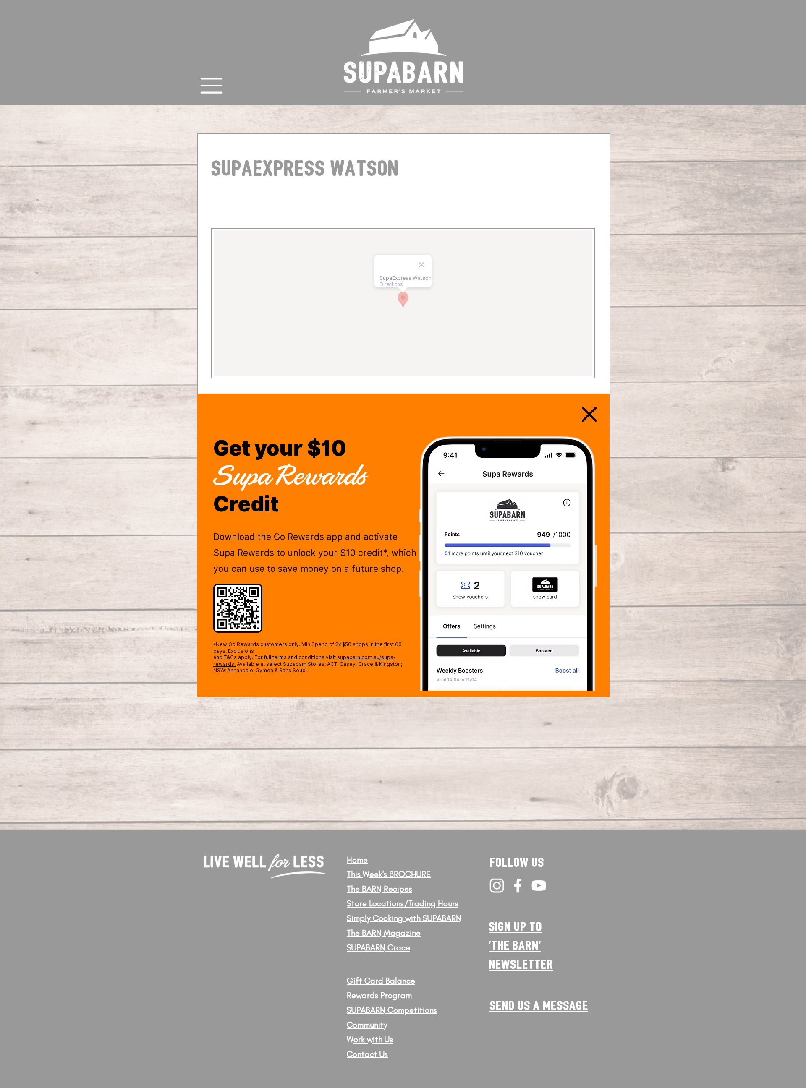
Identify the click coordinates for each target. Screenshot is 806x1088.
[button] (589, 414)
